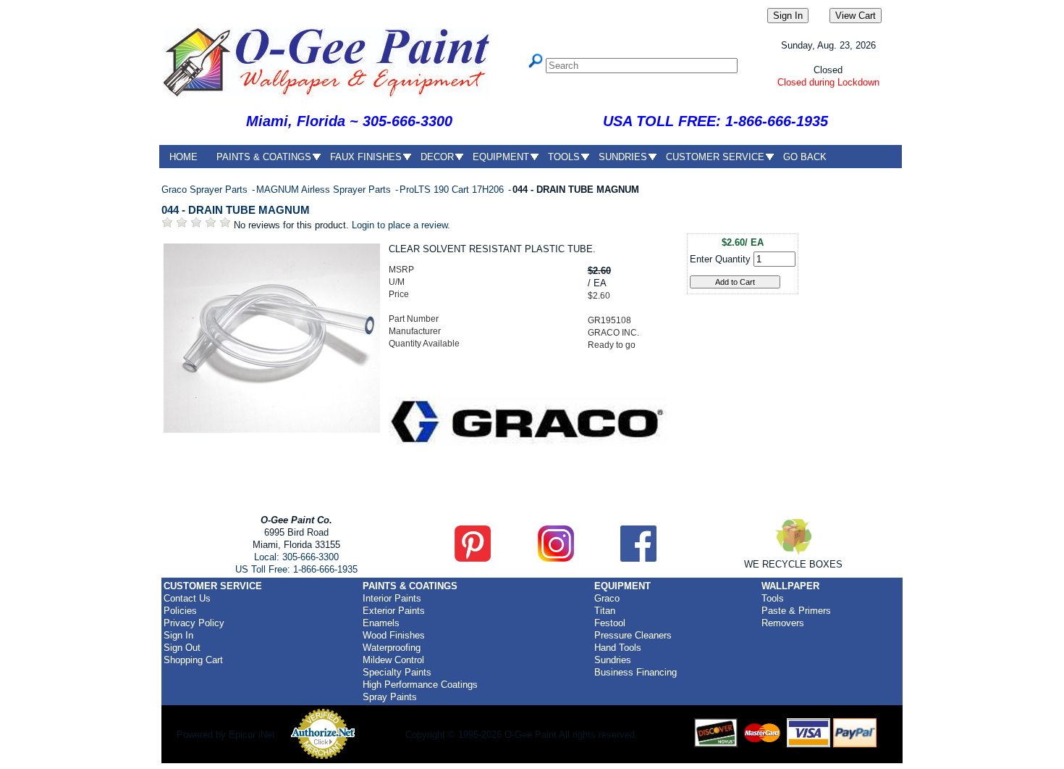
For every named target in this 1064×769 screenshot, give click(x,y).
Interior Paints (392, 598)
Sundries (612, 659)
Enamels (381, 623)
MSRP (401, 270)
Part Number (414, 319)
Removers (782, 623)
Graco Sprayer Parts (205, 189)
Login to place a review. (401, 225)
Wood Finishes (394, 635)
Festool (609, 623)
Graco (607, 598)
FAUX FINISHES (366, 156)
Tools (772, 598)
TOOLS (564, 156)
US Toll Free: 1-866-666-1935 (296, 569)
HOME (183, 156)
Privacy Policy (194, 623)
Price (399, 294)
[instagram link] (556, 558)
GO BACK (805, 156)
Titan (604, 610)
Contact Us (187, 598)
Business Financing (635, 672)
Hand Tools (617, 647)
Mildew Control (393, 659)
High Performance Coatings (420, 684)
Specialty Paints (397, 672)
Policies (180, 610)
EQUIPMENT (501, 156)
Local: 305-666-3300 (296, 557)
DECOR (437, 156)
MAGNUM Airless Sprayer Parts (325, 189)
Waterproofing (392, 647)
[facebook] (638, 558)
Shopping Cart (193, 659)
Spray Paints (390, 696)
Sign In (178, 635)
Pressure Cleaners (633, 635)
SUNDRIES (623, 156)
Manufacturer (415, 331)
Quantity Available (424, 343)
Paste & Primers (796, 610)
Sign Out (182, 647)
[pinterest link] (473, 558)
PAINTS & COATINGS (263, 156)
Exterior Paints (394, 610)
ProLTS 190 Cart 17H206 (453, 189)
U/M (397, 282)
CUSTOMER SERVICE (715, 156)
